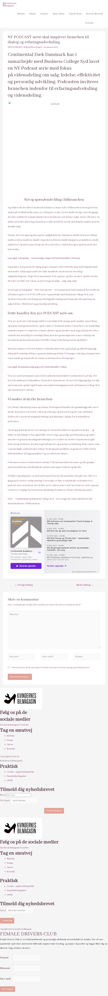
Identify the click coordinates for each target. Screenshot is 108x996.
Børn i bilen (58, 13)
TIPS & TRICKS (15, 47)
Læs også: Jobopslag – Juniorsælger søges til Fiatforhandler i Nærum (44, 258)
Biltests (21, 13)
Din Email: (5, 800)
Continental (21, 498)
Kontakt (90, 23)
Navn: (3, 795)
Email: (3, 910)
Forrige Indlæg (23, 585)
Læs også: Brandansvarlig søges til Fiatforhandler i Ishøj (37, 367)
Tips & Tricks (75, 13)
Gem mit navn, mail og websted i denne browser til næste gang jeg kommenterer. (50, 667)
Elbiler (32, 13)
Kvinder (44, 13)
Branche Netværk (94, 13)
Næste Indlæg (85, 585)
